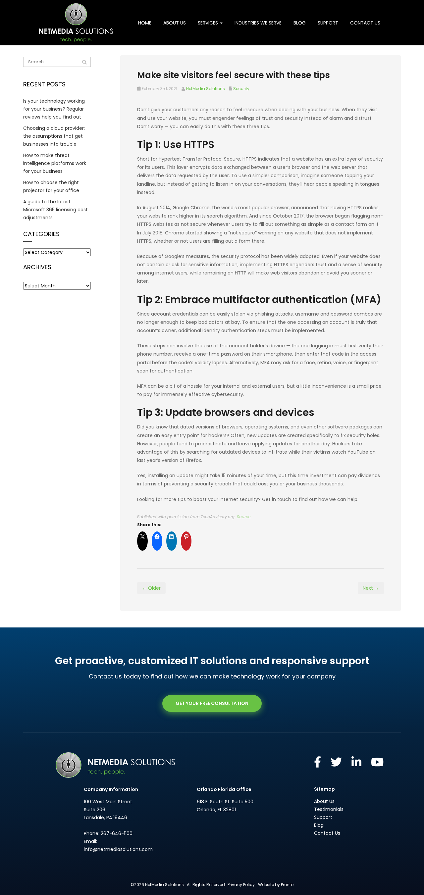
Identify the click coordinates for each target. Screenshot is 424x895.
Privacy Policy (241, 884)
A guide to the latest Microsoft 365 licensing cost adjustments (55, 209)
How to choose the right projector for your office (51, 186)
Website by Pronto (275, 884)
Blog (299, 23)
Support (328, 23)
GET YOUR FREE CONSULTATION (212, 703)
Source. (244, 517)
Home (144, 23)
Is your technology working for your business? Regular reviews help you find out (54, 109)
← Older (151, 588)
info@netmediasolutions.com (118, 849)
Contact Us (365, 23)
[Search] (84, 62)
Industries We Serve (258, 23)
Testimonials (329, 809)
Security (241, 88)
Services (208, 23)
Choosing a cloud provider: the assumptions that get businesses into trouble (54, 136)
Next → (371, 588)
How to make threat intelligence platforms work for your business (54, 163)
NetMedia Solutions (205, 88)
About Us (174, 23)
